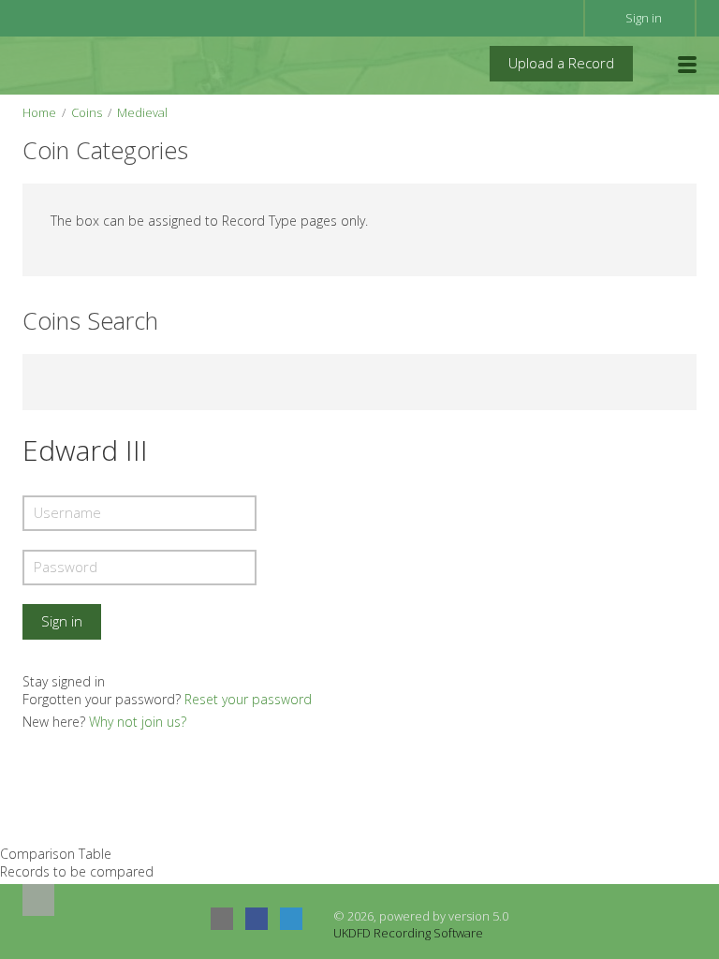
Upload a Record (561, 62)
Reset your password (248, 699)
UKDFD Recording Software (408, 932)
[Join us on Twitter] (291, 918)
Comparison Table (55, 854)
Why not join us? (137, 721)
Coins (86, 112)
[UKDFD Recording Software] (105, 64)
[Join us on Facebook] (256, 918)
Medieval (142, 112)
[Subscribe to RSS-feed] (222, 918)
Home (39, 112)
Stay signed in (63, 681)
